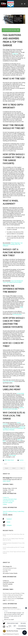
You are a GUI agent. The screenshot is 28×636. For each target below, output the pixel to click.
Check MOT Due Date (8, 501)
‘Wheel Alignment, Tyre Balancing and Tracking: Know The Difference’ (13, 244)
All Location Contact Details (10, 573)
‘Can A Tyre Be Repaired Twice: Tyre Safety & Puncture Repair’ (13, 281)
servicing (20, 439)
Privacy (15, 511)
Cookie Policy (20, 511)
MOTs (4, 441)
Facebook (9, 519)
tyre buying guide (17, 314)
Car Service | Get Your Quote (10, 30)
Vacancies (5, 585)
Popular (6, 468)
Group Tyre (15, 53)
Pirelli (21, 307)
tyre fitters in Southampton (17, 428)
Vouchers (21, 460)
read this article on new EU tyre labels (13, 408)
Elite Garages (12, 455)
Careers (5, 504)
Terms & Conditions (8, 511)
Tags (21, 468)
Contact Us (6, 497)
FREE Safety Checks (9, 460)
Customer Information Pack (10, 499)
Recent (14, 468)
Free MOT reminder (7, 502)
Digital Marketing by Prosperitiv (11, 634)
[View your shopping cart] (22, 4)
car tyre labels (20, 393)
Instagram (9, 525)
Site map (5, 513)
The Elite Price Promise (12, 631)
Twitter (8, 522)
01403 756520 (6, 481)
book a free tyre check (8, 381)
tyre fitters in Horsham (8, 429)
